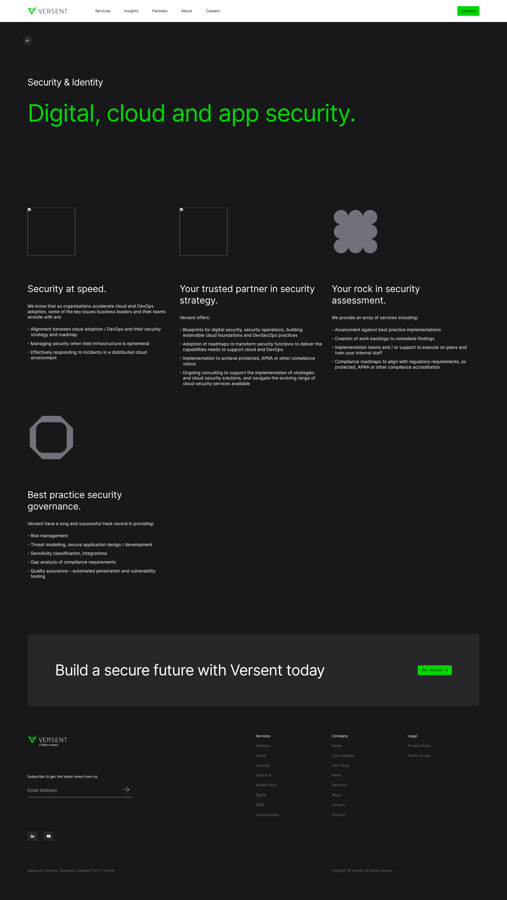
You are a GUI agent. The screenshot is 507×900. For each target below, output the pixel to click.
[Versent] (48, 10)
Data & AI (263, 775)
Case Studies (343, 755)
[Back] (27, 40)
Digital (261, 795)
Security (263, 765)
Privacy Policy (419, 745)
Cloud (261, 755)
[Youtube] (48, 836)
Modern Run (266, 785)
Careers (338, 805)
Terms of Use (419, 755)
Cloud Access (267, 814)
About (337, 795)
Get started (431, 670)
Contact (468, 11)
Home (337, 745)
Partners (339, 785)
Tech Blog (340, 765)
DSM (260, 805)
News (336, 775)
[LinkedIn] (32, 836)
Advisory (263, 745)
